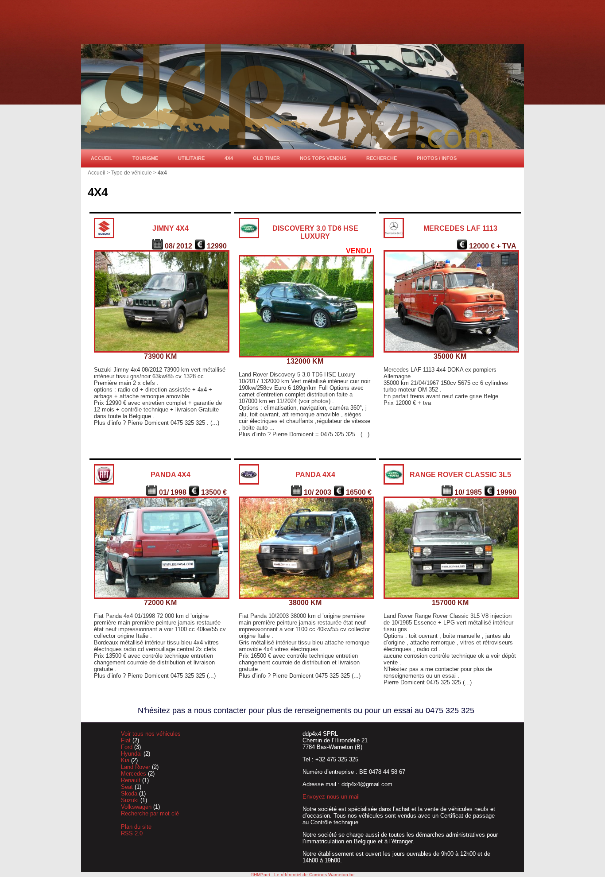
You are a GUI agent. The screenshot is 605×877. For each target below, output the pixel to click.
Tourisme (145, 158)
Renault (131, 780)
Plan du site (136, 826)
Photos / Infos (437, 158)
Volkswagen (137, 806)
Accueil (101, 158)
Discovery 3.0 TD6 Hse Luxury (315, 232)
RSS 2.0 (132, 833)
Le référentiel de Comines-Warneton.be (314, 874)
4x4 (229, 158)
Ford (127, 747)
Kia (126, 760)
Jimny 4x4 (170, 228)
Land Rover (136, 767)
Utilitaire (191, 158)
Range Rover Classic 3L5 (460, 474)
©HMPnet (260, 874)
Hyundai (132, 753)
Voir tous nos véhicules (151, 733)
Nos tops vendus (323, 158)
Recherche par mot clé (150, 813)
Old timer (266, 158)
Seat (128, 787)
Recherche (381, 158)
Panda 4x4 (170, 474)
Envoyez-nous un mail (331, 796)
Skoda (130, 793)
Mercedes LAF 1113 (460, 228)
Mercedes (134, 773)
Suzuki (130, 800)
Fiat (126, 740)
